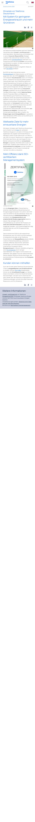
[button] (25, 27)
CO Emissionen (11, 250)
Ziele (17, 130)
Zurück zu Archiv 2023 (8, 6)
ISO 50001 (9, 68)
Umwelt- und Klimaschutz (9, 294)
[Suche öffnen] (27, 2)
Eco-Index (18, 270)
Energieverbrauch (17, 59)
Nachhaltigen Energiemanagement (20, 305)
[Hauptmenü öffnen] (2, 2)
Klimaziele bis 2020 (7, 296)
